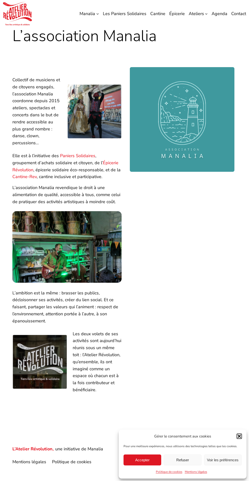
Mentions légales (196, 472)
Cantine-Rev (24, 177)
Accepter (142, 460)
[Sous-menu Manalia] (97, 13)
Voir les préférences (223, 460)
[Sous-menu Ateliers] (206, 13)
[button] (239, 436)
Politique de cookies (169, 472)
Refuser (182, 460)
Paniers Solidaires (77, 156)
